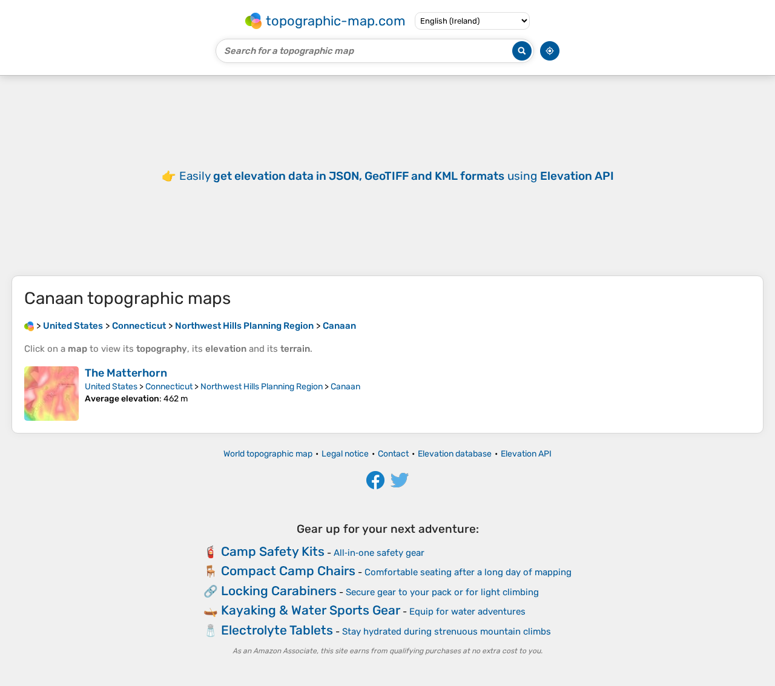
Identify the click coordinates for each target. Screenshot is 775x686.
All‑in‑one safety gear (379, 552)
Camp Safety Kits (273, 551)
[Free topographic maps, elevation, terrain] (29, 325)
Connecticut (169, 386)
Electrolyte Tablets (277, 630)
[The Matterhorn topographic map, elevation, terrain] (51, 393)
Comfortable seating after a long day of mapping (468, 572)
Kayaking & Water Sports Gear (310, 610)
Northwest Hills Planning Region (261, 386)
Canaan (345, 386)
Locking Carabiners (279, 590)
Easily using (396, 176)
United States (111, 386)
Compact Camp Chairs (288, 570)
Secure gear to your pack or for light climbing (442, 592)
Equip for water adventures (467, 611)
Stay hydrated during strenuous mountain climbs (446, 631)
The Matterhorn (126, 373)
